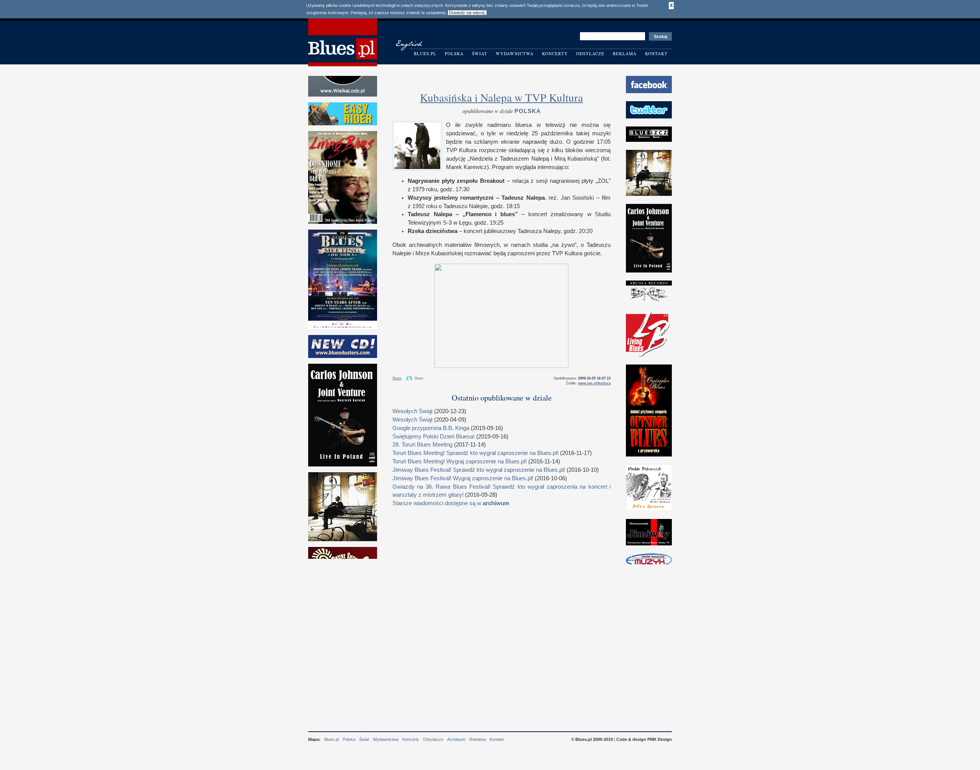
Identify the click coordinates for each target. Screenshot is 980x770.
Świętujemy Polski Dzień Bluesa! (433, 436)
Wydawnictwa (515, 53)
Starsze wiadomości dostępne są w (450, 503)
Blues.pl (425, 53)
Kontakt (656, 53)
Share (397, 378)
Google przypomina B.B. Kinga (430, 428)
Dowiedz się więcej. (467, 12)
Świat (479, 53)
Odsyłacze (590, 53)
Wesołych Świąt (412, 411)
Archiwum (456, 739)
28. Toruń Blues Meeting (422, 445)
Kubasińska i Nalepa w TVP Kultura (501, 97)
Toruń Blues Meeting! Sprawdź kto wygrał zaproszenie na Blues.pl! (475, 453)
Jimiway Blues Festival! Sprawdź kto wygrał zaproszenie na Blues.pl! (478, 470)
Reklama (625, 53)
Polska (454, 53)
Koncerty (555, 53)
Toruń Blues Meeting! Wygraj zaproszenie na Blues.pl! (459, 461)
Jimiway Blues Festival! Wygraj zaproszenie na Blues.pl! (462, 478)
